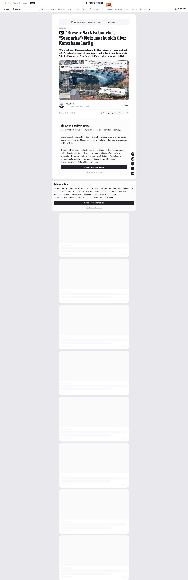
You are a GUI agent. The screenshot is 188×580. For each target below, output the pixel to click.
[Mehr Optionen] (132, 173)
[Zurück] (40, 9)
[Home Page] (94, 3)
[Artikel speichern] (132, 163)
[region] (95, 9)
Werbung (25, 3)
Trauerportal (17, 3)
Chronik (62, 28)
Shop (9, 3)
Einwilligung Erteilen (94, 167)
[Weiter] (149, 9)
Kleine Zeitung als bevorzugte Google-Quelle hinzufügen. (95, 22)
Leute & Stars (119, 113)
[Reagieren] (132, 154)
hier (95, 162)
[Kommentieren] (132, 159)
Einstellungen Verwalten (94, 172)
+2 (127, 113)
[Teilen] (132, 168)
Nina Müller (70, 104)
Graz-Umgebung (108, 113)
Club (5, 3)
